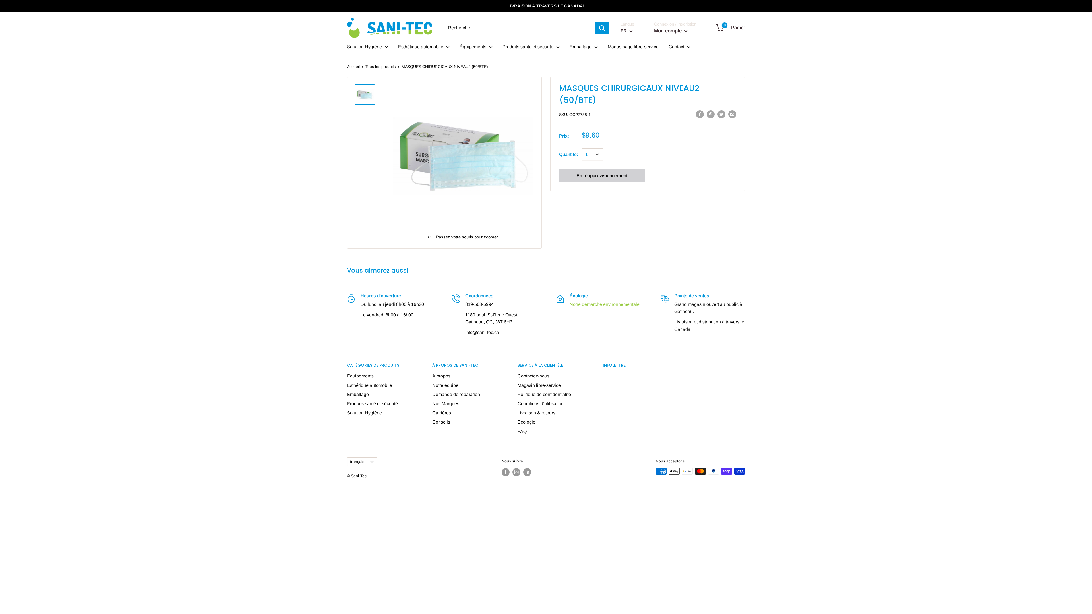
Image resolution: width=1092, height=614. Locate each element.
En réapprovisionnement (602, 175)
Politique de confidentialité (544, 394)
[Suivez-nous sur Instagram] (516, 472)
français (357, 462)
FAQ (522, 431)
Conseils (441, 422)
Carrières (441, 412)
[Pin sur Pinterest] (711, 114)
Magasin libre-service (539, 385)
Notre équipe (445, 385)
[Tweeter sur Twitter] (721, 114)
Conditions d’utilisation (541, 403)
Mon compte (668, 31)
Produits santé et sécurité (527, 46)
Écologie (526, 422)
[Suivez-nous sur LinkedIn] (527, 472)
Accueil (353, 66)
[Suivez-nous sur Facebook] (506, 472)
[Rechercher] (602, 28)
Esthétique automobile (420, 46)
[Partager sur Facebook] (700, 114)
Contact (676, 46)
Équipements (473, 46)
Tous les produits (380, 66)
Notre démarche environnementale (605, 304)
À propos (441, 376)
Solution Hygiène (364, 46)
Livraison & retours (536, 412)
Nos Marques (445, 403)
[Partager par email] (732, 114)
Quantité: (568, 154)
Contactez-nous (533, 376)
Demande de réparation (456, 394)
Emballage (581, 46)
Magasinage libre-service (633, 46)
